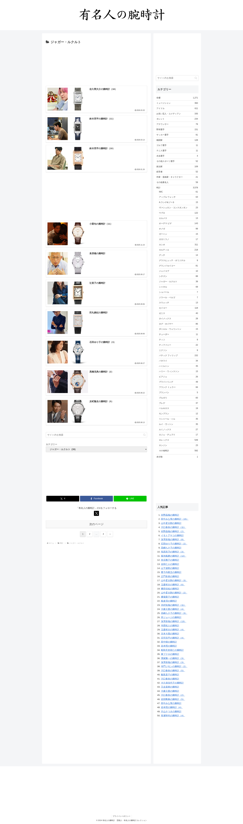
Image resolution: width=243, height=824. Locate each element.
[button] (144, 434)
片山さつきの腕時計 (171, 711)
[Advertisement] (96, 64)
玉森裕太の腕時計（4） (173, 629)
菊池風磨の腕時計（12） (173, 556)
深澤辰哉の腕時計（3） (173, 662)
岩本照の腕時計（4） (172, 707)
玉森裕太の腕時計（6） (173, 584)
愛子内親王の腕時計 (171, 572)
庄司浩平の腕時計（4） (173, 638)
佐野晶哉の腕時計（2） (173, 531)
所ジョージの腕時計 (171, 617)
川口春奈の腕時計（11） (173, 527)
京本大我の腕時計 (170, 633)
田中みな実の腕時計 (171, 703)
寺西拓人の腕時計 (170, 625)
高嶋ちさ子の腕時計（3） (174, 613)
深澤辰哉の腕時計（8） (173, 539)
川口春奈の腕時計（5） (173, 670)
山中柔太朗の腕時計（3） (174, 580)
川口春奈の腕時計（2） (173, 695)
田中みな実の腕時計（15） (175, 519)
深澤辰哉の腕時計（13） (173, 621)
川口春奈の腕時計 (170, 679)
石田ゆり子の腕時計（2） (174, 543)
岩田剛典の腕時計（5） (173, 699)
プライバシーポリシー (121, 816)
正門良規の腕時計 (170, 576)
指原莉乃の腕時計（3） (173, 552)
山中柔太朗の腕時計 (171, 523)
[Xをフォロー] (96, 513)
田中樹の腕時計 (169, 642)
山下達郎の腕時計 (170, 568)
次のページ (96, 524)
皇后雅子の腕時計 (170, 560)
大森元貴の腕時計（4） (173, 609)
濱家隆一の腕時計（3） (173, 658)
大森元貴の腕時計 (170, 691)
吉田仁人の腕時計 (170, 564)
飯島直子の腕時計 (170, 674)
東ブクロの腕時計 (170, 654)
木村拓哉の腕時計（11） (173, 605)
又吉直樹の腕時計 (170, 687)
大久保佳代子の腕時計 (172, 683)
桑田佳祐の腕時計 (170, 588)
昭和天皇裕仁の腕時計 (172, 650)
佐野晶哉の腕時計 (170, 515)
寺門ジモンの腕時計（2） (174, 666)
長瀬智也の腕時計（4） (173, 715)
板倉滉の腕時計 (169, 601)
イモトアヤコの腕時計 (172, 535)
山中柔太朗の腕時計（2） (174, 592)
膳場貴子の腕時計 (170, 597)
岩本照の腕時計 (169, 646)
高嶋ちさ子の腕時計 (171, 547)
